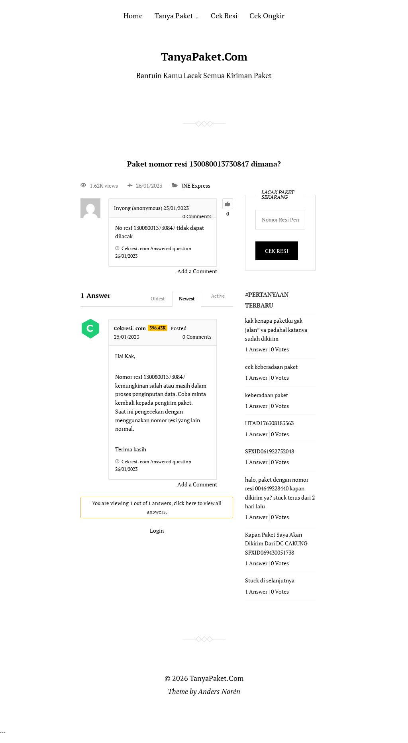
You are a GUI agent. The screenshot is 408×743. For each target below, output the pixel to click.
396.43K (157, 328)
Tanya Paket (174, 15)
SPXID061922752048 (269, 451)
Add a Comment (197, 271)
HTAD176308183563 (269, 423)
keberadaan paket (266, 395)
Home (133, 15)
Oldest (158, 299)
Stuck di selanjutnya (269, 580)
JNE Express (195, 185)
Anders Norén (219, 691)
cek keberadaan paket (271, 367)
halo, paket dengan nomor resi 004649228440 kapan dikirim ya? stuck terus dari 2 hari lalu (280, 493)
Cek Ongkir (266, 15)
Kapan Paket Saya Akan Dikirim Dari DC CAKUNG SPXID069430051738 (276, 543)
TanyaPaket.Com (204, 56)
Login (157, 530)
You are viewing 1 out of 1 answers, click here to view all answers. (157, 507)
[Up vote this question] (227, 203)
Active (218, 296)
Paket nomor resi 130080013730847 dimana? (204, 164)
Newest (187, 299)
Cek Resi (224, 15)
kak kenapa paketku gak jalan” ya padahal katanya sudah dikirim (276, 329)
